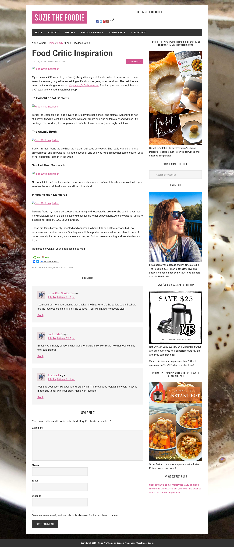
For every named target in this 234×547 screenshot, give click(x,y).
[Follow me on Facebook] (97, 21)
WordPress (141, 542)
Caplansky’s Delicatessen (84, 85)
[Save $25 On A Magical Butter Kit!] (175, 343)
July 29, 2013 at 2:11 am (61, 379)
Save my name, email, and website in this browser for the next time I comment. (76, 515)
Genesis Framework (126, 542)
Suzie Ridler (55, 334)
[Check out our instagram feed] (107, 21)
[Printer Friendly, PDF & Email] (41, 257)
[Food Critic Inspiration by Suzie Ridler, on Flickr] (45, 69)
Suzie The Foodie (59, 17)
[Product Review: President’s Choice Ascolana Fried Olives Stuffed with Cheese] (175, 143)
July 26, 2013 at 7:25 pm (61, 338)
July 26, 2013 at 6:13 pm (61, 297)
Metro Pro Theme (105, 542)
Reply (40, 315)
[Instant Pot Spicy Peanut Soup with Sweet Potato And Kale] (175, 460)
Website (36, 496)
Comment (38, 427)
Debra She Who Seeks (61, 293)
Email (35, 480)
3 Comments (134, 61)
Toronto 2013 (66, 267)
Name (35, 465)
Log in (150, 542)
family (49, 267)
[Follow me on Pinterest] (104, 21)
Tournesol (53, 375)
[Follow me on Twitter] (101, 21)
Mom (55, 267)
